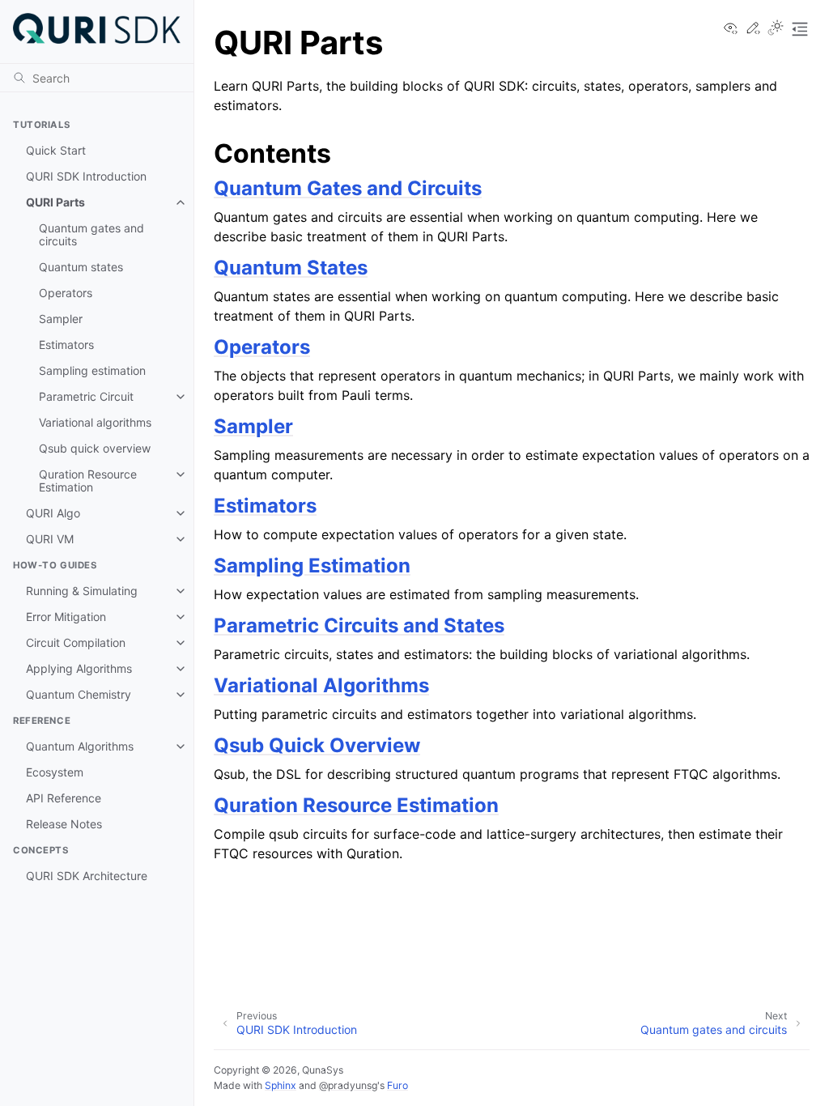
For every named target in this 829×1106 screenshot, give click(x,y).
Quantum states (81, 267)
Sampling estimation (92, 370)
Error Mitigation (66, 616)
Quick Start (56, 150)
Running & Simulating (82, 591)
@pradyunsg (348, 1085)
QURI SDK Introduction (86, 176)
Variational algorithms (95, 422)
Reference (41, 720)
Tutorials (41, 124)
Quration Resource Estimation (88, 480)
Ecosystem (54, 772)
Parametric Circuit (86, 396)
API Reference (63, 798)
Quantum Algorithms (80, 746)
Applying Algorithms (79, 668)
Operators (65, 293)
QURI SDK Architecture (86, 876)
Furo (397, 1085)
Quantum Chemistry (78, 694)
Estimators (66, 344)
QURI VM (50, 539)
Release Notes (64, 824)
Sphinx (280, 1085)
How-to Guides (54, 565)
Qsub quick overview (95, 448)
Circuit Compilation (75, 642)
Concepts (41, 850)
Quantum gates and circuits (91, 234)
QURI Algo (53, 513)
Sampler (61, 318)
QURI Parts (55, 202)
